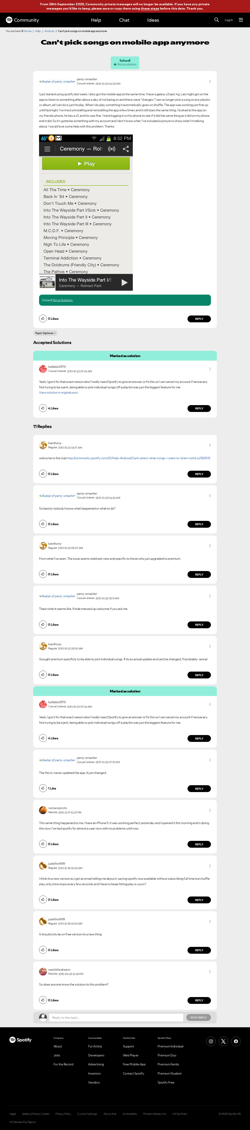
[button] (210, 81)
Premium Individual (170, 1046)
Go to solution (126, 64)
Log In (229, 20)
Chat (124, 20)
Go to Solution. (63, 300)
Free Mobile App (134, 1064)
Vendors (94, 1082)
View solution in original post (58, 392)
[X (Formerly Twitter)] (223, 1041)
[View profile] (57, 81)
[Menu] (241, 20)
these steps (150, 8)
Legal (12, 1114)
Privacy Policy (63, 1114)
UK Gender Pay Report (22, 1122)
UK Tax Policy (180, 1114)
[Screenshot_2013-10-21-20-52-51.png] (86, 213)
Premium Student (170, 1073)
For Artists (95, 1046)
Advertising (96, 1064)
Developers (96, 1055)
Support (128, 1046)
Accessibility (130, 1114)
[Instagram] (211, 1041)
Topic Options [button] (44, 333)
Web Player (131, 1055)
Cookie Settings (87, 1114)
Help (96, 20)
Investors (94, 1073)
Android (49, 31)
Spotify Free (166, 1082)
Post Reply (198, 1017)
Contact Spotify (133, 1073)
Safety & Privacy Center (35, 1114)
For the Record (63, 1064)
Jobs (57, 1055)
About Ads (110, 1114)
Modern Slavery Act (154, 1114)
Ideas (153, 20)
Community (26, 20)
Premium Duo (167, 1055)
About (58, 1046)
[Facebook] (236, 1041)
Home (27, 31)
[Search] (216, 19)
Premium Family (168, 1064)
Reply (199, 319)
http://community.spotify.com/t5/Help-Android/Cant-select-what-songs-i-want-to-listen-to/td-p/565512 (138, 458)
